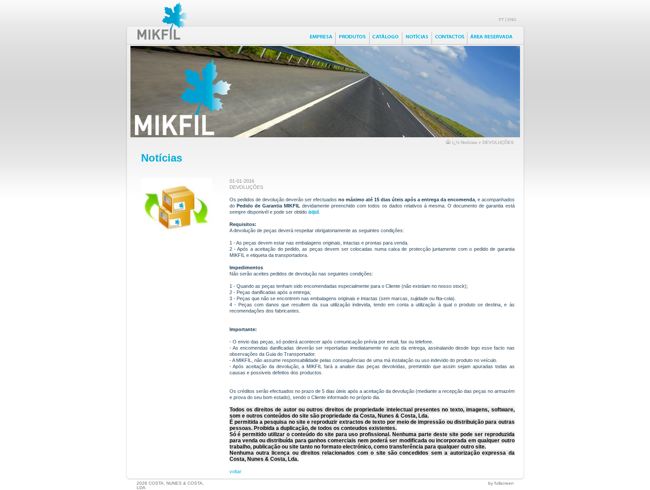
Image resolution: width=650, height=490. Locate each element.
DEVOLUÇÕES (498, 142)
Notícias (469, 142)
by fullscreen (501, 483)
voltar (235, 471)
